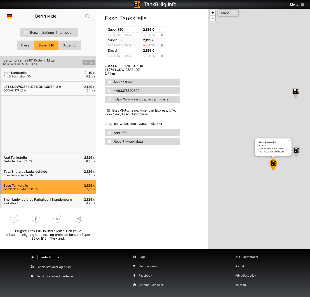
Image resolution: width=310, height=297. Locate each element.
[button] (295, 93)
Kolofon (240, 285)
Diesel (25, 45)
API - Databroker (246, 257)
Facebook (145, 275)
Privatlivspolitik (245, 275)
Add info (120, 133)
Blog (142, 257)
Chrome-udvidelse (151, 285)
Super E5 (69, 45)
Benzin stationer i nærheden (51, 32)
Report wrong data (128, 141)
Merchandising (148, 266)
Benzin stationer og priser (53, 267)
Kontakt (240, 266)
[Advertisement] (51, 124)
